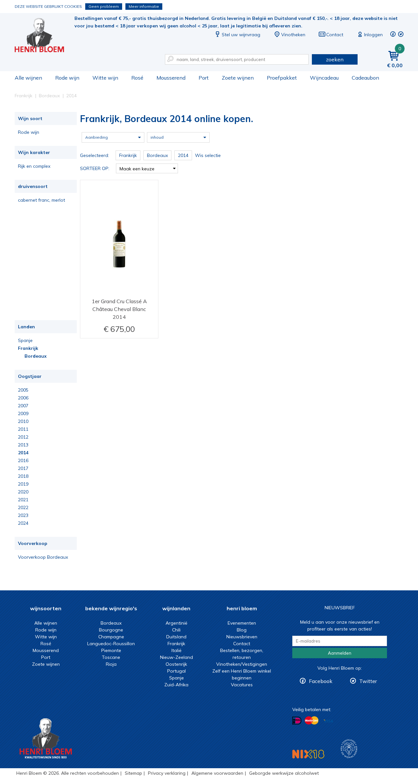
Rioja (111, 664)
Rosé (137, 77)
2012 (23, 437)
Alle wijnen (28, 77)
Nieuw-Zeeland (176, 657)
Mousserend (170, 77)
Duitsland (176, 637)
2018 (23, 476)
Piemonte (111, 650)
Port (204, 77)
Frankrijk (28, 348)
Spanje (25, 340)
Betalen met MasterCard (311, 720)
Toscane (111, 657)
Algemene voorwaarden (217, 773)
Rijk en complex (34, 166)
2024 (23, 523)
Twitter (368, 681)
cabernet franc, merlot (41, 200)
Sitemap (133, 773)
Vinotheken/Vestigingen (241, 664)
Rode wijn (67, 77)
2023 (23, 515)
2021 (23, 500)
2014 (23, 453)
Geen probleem (103, 6)
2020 (23, 492)
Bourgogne (111, 630)
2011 (23, 429)
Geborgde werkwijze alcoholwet (284, 773)
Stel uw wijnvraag (241, 35)
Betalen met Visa (328, 721)
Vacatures (242, 685)
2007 (23, 406)
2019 (23, 484)
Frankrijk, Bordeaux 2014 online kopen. (44, 36)
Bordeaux (35, 356)
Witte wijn (105, 77)
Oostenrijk (176, 664)
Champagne (111, 637)
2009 (23, 413)
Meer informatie (144, 6)
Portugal (176, 671)
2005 (23, 390)
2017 (23, 468)
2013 (23, 445)
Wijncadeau (324, 77)
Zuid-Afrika (176, 685)
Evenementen (242, 623)
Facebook (320, 681)
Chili (176, 630)
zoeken (335, 59)
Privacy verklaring (166, 773)
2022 (23, 507)
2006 (23, 398)
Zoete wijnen (238, 77)
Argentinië (176, 623)
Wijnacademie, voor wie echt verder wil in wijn (349, 748)
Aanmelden (339, 653)
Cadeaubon (365, 77)
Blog (242, 630)
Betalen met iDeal (296, 721)
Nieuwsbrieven (241, 637)
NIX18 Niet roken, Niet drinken (308, 754)
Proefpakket (282, 77)
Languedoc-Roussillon (111, 643)
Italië (176, 650)
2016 (23, 460)
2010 (23, 421)
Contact (334, 35)
